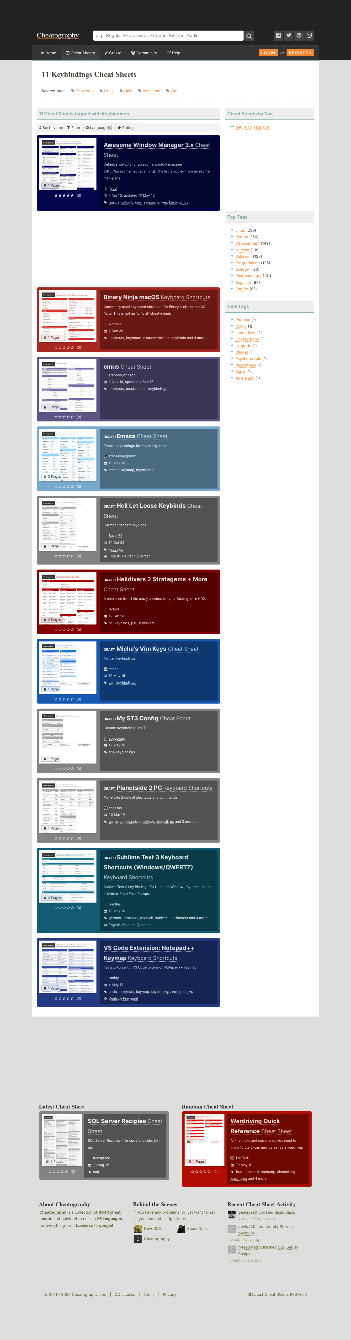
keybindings (178, 202)
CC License (125, 1294)
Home (50, 52)
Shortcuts (85, 90)
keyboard (133, 338)
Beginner (243, 282)
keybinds (178, 338)
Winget (241, 352)
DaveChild (153, 1228)
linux (112, 202)
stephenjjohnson (122, 375)
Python (241, 236)
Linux (109, 90)
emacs (114, 470)
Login (268, 52)
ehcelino (115, 808)
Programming (247, 262)
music (131, 389)
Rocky (241, 326)
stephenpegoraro (123, 456)
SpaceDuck (197, 1228)
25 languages (109, 1218)
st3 (111, 752)
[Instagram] (309, 36)
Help (175, 52)
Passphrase (245, 365)
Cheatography (52, 1212)
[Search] (249, 36)
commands (129, 821)
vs (191, 992)
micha (113, 669)
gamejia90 (247, 1212)
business (84, 1225)
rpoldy (114, 978)
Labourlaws (245, 332)
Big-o (240, 371)
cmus (142, 389)
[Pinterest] (299, 36)
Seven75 (115, 535)
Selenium (243, 256)
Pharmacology (248, 275)
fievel (113, 188)
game (113, 821)
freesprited (101, 1158)
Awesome (151, 90)
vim (111, 682)
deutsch (146, 918)
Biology (242, 269)
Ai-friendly (244, 378)
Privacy (169, 1294)
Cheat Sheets (82, 52)
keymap (127, 470)
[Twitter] (288, 36)
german (115, 918)
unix (138, 202)
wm (164, 202)
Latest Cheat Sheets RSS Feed (279, 1294)
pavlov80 (246, 1226)
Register (300, 52)
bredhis (115, 904)
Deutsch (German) (137, 556)
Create (114, 52)
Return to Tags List (252, 127)
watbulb (115, 324)
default (162, 821)
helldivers (146, 623)
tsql (96, 1172)
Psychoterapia (248, 358)
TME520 (242, 1158)
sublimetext (179, 918)
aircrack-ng (286, 1172)
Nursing (242, 250)
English (114, 556)
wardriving (238, 1178)
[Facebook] (278, 36)
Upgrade (243, 345)
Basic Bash (284, 1212)
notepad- (179, 992)
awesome (151, 202)
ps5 (134, 623)
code (113, 992)
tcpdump (268, 1172)
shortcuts (125, 202)
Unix (128, 90)
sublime (161, 918)
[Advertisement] (175, 13)
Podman (242, 319)
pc (111, 623)
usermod (252, 1172)
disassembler (154, 338)
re (168, 338)
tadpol (114, 609)
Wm (174, 90)
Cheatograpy (247, 339)
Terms (149, 1294)
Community (146, 52)
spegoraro (117, 738)
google (105, 1225)
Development (247, 243)
